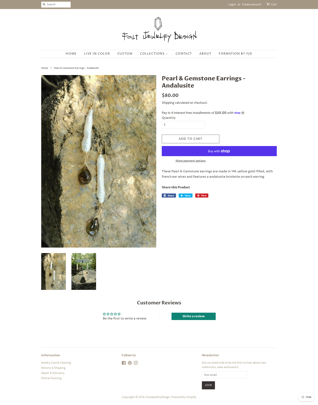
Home (71, 54)
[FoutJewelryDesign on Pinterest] (130, 364)
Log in (232, 4)
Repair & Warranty (53, 373)
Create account (251, 4)
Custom (125, 54)
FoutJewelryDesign (158, 397)
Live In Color (97, 54)
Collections (153, 54)
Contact (184, 54)
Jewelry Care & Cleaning (56, 363)
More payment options (191, 161)
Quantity (169, 118)
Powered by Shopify (183, 397)
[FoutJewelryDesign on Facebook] (124, 364)
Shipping (168, 103)
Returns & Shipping (53, 368)
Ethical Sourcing (51, 378)
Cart (274, 4)
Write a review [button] (194, 316)
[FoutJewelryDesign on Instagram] (136, 364)
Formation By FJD (235, 54)
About (205, 54)
